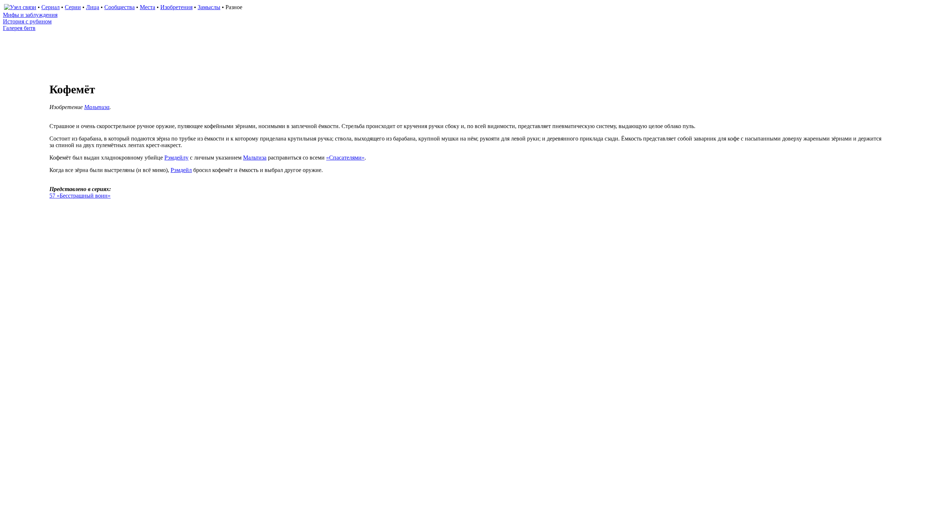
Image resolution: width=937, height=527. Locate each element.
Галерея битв (19, 28)
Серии (73, 7)
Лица (92, 7)
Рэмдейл (181, 170)
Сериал (50, 7)
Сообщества (119, 7)
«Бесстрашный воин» (80, 196)
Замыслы (209, 7)
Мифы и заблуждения (30, 15)
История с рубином (27, 21)
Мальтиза (96, 107)
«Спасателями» (345, 157)
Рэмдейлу (176, 157)
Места (147, 7)
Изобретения (176, 7)
